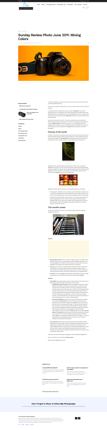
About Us (32, 424)
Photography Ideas (51, 4)
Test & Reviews (78, 4)
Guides (43, 4)
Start (19, 424)
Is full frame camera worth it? (50, 379)
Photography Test (22, 133)
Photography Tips (61, 4)
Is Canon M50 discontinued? (49, 367)
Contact (85, 4)
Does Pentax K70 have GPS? (26, 119)
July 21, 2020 (20, 42)
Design (19, 126)
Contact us (27, 424)
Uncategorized (21, 140)
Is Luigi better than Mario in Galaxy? (28, 109)
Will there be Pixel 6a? (24, 106)
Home (38, 4)
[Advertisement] (53, 20)
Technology (70, 4)
